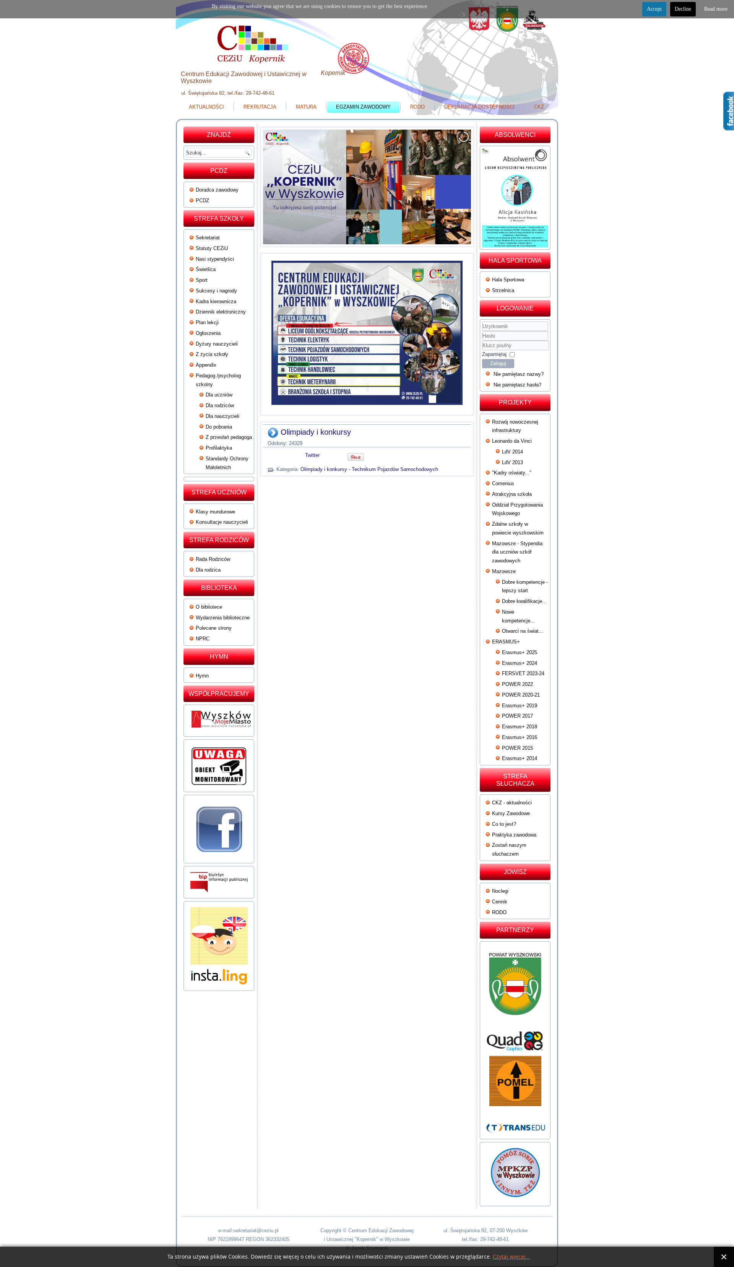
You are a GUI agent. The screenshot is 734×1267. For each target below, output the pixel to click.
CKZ (539, 107)
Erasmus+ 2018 (519, 726)
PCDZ (202, 200)
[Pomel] (515, 1081)
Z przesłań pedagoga (229, 437)
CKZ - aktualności (512, 803)
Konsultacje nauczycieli (222, 522)
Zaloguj (498, 363)
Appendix (206, 365)
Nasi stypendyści (215, 259)
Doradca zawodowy (217, 190)
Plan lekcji (207, 322)
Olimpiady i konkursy (316, 432)
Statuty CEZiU (212, 248)
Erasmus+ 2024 (519, 663)
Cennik (499, 902)
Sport (202, 280)
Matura (306, 107)
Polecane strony (214, 628)
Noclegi (500, 891)
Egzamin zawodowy (363, 107)
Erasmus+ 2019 (519, 705)
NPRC (202, 639)
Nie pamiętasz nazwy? (519, 374)
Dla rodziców (220, 405)
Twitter (312, 455)
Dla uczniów (219, 395)
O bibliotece (209, 607)
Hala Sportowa (508, 280)
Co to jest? (504, 824)
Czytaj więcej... (511, 1257)
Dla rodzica (208, 570)
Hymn (202, 676)
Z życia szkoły (212, 354)
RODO (417, 107)
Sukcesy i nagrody (216, 291)
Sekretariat (208, 237)
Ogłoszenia (208, 333)
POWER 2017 (517, 716)
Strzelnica (503, 290)
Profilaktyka (219, 448)
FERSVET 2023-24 (523, 673)
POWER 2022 (517, 684)
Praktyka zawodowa (514, 835)
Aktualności (206, 107)
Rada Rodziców (213, 559)
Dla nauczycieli (222, 416)
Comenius (503, 483)
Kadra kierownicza (216, 301)
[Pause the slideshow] (447, 187)
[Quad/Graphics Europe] (515, 1041)
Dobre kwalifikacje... (524, 601)
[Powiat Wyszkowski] (515, 987)
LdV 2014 (512, 452)
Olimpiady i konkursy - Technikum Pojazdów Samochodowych (369, 469)
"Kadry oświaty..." (511, 473)
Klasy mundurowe (215, 512)
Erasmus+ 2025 (519, 652)
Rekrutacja (260, 107)
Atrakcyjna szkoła (512, 494)
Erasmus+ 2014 (519, 758)
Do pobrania (219, 427)
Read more (716, 9)
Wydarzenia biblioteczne (223, 618)
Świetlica (206, 269)
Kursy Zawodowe (511, 813)
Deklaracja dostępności (479, 107)
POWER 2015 (517, 748)
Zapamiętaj (494, 354)
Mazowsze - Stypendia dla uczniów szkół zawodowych (517, 552)
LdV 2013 (512, 462)
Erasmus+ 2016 (519, 737)
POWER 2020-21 (521, 695)
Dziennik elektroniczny (221, 312)
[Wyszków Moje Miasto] (222, 730)
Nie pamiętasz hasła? (517, 385)
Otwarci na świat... (522, 631)
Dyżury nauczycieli (217, 344)
